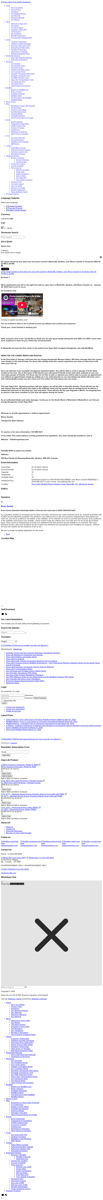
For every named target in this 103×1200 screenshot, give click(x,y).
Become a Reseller (17, 158)
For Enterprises (16, 108)
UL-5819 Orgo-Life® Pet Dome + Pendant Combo (21, 783)
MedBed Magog (16, 100)
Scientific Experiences (18, 112)
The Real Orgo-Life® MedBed (21, 98)
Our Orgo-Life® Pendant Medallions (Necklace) (25, 675)
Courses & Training (17, 128)
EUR (7, 219)
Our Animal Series (17, 84)
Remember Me (10, 701)
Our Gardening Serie (18, 82)
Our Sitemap (15, 20)
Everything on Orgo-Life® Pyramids (23, 106)
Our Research (16, 32)
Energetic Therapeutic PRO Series (23, 74)
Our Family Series (17, 68)
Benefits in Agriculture (18, 36)
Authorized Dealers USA (19, 152)
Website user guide (22, 170)
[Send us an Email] (10, 843)
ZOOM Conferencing (18, 126)
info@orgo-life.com (8, 873)
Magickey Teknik (14, 999)
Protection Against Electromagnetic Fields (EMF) (25, 681)
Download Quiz (21, 162)
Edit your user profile (18, 188)
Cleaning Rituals (16, 114)
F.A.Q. (8, 136)
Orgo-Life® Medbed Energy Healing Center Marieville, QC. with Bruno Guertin (63, 484)
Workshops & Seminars (19, 132)
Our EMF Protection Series (20, 78)
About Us (9, 827)
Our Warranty (15, 16)
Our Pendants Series (18, 66)
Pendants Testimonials (19, 50)
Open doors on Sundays (19, 52)
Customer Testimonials (19, 42)
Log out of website (17, 166)
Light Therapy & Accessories (20, 86)
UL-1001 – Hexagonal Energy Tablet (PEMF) (19, 810)
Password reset (16, 182)
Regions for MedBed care (20, 90)
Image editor (20, 172)
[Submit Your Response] (26, 987)
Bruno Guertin (7, 506)
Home (8, 6)
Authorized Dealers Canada (20, 150)
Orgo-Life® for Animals (15, 659)
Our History (15, 26)
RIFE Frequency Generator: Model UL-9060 (18, 767)
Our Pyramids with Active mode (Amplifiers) (23, 679)
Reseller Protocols (22, 160)
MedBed (9, 88)
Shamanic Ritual (12, 683)
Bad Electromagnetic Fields (20, 54)
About (8, 22)
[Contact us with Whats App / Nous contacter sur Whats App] (12, 858)
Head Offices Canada (18, 148)
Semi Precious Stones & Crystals (22, 118)
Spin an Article (21, 176)
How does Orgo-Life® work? (20, 46)
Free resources (16, 168)
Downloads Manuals (13, 56)
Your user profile (16, 186)
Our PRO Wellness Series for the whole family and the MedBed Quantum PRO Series (40, 677)
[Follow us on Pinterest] (51, 843)
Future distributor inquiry (19, 192)
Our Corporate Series (18, 72)
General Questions (17, 140)
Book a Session (16, 92)
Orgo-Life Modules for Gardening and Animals (24, 655)
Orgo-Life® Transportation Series (22, 80)
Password (29, 698)
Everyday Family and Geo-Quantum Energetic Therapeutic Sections (33, 653)
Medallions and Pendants (20, 142)
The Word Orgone (17, 28)
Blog (7, 104)
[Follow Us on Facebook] (30, 843)
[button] (1, 1198)
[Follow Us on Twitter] (72, 843)
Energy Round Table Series (20, 48)
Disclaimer (14, 12)
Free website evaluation (24, 180)
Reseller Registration (18, 190)
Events (8, 120)
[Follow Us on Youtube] (92, 843)
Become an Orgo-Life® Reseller (18, 833)
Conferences (15, 130)
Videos (8, 40)
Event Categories (17, 122)
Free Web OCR (21, 178)
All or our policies (17, 8)
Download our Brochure (19, 60)
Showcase (9, 62)
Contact (8, 146)
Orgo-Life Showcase (14, 831)
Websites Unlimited (39, 999)
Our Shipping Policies (18, 14)
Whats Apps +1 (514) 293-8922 (41, 858)
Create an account (13, 711)
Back (8, 534)
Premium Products (12, 194)
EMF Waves (15, 144)
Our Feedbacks (16, 34)
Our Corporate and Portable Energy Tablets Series (26, 671)
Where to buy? (11, 102)
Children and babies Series (20, 70)
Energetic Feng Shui (18, 116)
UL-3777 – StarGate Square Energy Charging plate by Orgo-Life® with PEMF (31, 796)
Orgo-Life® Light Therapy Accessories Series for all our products (31, 661)
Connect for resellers (18, 164)
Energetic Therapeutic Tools (20, 76)
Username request (17, 184)
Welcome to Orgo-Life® (19, 24)
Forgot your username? (15, 709)
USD (3, 219)
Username (29, 695)
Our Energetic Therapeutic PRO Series (21, 673)
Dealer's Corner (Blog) (18, 110)
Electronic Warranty (17, 18)
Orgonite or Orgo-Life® (19, 30)
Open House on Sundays (19, 134)
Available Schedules (18, 94)
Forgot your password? (15, 707)
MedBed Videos (16, 96)
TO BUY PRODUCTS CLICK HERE (15, 869)
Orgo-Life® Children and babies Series (21, 657)
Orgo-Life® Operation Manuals (21, 58)
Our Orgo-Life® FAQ (18, 138)
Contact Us (10, 829)
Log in (4, 703)
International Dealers (18, 154)
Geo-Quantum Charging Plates (21, 38)
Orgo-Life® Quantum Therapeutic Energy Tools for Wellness (30, 667)
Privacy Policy (16, 10)
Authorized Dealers (12, 156)
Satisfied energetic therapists (21, 44)
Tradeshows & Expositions (20, 124)
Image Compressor (22, 174)
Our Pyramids (15, 64)
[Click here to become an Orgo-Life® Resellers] (24, 645)
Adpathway (17, 649)
